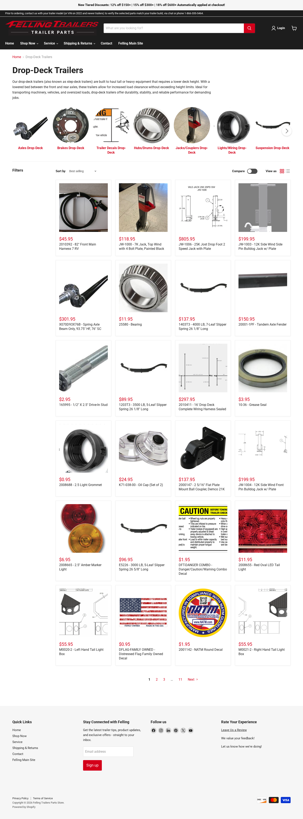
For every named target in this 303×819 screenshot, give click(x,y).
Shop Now (28, 43)
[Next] (287, 131)
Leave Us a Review (234, 730)
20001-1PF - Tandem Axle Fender (262, 324)
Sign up (92, 765)
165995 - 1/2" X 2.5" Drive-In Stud (83, 405)
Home (9, 43)
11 (180, 679)
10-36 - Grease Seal (252, 405)
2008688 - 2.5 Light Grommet (80, 485)
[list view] (288, 171)
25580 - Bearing (130, 324)
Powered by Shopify (23, 806)
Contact (106, 43)
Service (50, 43)
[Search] (249, 28)
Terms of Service (43, 798)
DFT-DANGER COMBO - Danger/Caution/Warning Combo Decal (203, 569)
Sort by (61, 171)
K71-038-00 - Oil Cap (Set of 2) (141, 485)
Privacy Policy (20, 798)
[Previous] (16, 131)
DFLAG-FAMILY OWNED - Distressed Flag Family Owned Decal (141, 654)
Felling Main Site (130, 43)
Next (191, 679)
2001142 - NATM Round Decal (201, 650)
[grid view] (282, 171)
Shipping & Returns (78, 43)
